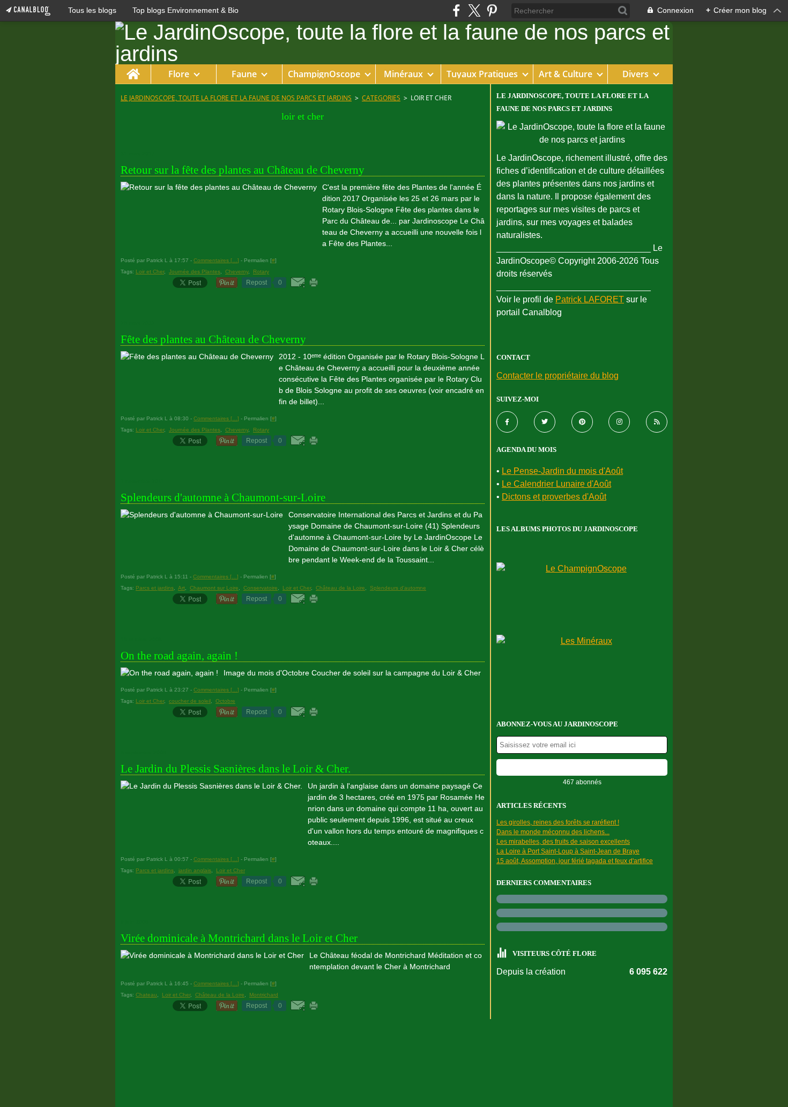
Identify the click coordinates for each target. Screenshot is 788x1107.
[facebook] (456, 10)
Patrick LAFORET (589, 299)
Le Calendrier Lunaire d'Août (556, 483)
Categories (381, 97)
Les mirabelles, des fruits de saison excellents (563, 841)
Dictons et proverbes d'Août (554, 496)
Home (133, 69)
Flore (178, 74)
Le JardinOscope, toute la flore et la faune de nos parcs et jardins (236, 97)
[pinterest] (492, 10)
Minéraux (403, 74)
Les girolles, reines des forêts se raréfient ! (557, 822)
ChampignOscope (324, 74)
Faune (244, 74)
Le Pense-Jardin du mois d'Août (562, 471)
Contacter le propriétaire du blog (557, 375)
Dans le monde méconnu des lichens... (552, 832)
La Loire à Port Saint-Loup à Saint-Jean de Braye (568, 851)
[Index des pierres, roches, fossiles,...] (581, 668)
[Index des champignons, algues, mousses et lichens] (581, 595)
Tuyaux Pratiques (482, 74)
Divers (635, 74)
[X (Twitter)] (474, 10)
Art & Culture (565, 74)
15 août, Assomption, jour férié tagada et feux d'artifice (574, 861)
